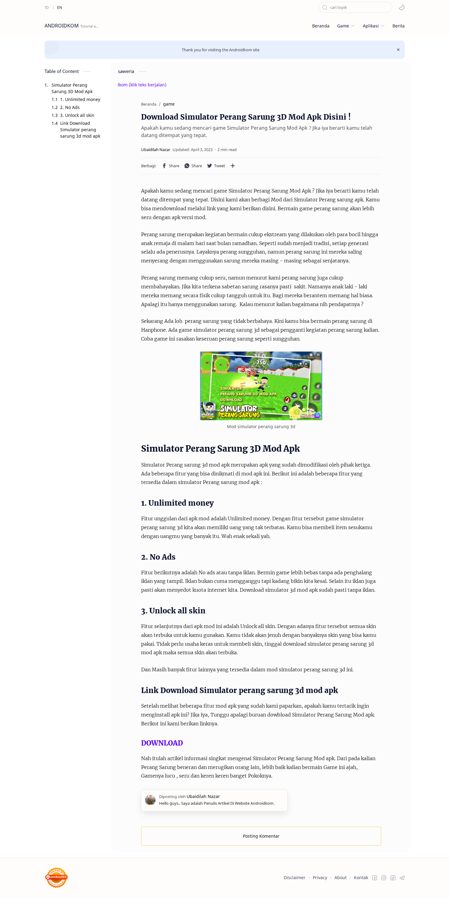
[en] (59, 7)
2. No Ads (70, 107)
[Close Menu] (398, 49)
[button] (401, 7)
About (340, 877)
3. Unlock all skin (77, 115)
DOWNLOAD (162, 743)
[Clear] (387, 7)
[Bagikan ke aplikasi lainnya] (232, 165)
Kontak (361, 877)
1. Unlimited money (80, 99)
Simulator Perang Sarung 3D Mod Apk (72, 88)
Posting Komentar (261, 836)
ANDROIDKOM (62, 25)
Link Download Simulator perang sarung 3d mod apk (80, 129)
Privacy (320, 877)
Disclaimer (294, 877)
